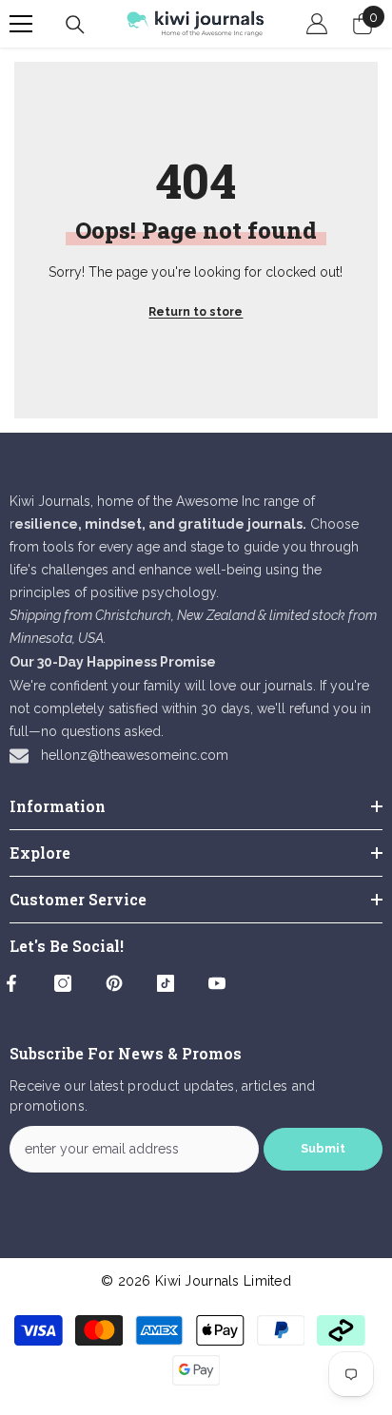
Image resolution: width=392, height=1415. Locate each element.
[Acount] (316, 23)
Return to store (195, 312)
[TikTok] (165, 983)
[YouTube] (217, 983)
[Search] (75, 24)
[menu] (21, 23)
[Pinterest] (114, 983)
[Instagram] (63, 983)
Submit (323, 1148)
